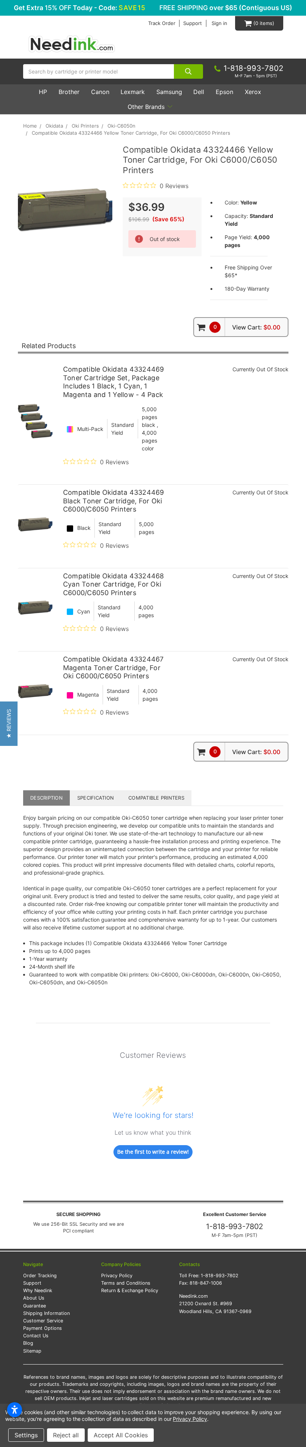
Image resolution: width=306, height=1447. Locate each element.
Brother (69, 92)
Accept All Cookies (121, 1435)
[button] (9, 723)
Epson (224, 92)
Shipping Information (46, 1313)
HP (43, 92)
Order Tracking (40, 1275)
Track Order (161, 23)
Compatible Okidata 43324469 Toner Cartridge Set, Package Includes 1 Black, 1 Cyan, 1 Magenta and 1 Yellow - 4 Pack (113, 382)
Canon (100, 92)
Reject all (66, 1435)
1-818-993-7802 (234, 1226)
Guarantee (34, 1306)
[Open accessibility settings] (14, 1409)
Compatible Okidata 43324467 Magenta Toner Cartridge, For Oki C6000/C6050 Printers (113, 667)
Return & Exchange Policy (129, 1290)
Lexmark (133, 92)
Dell (198, 92)
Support (192, 23)
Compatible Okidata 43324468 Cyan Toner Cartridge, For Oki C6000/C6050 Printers (113, 584)
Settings (26, 1435)
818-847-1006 (206, 1283)
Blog (28, 1343)
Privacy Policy (116, 1275)
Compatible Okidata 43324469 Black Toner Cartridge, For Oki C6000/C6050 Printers (113, 500)
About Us (33, 1298)
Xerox (253, 92)
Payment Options (42, 1328)
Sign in (219, 23)
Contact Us (36, 1335)
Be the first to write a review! (153, 1151)
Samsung (169, 92)
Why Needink (37, 1290)
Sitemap (32, 1351)
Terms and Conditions (125, 1283)
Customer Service (43, 1320)
